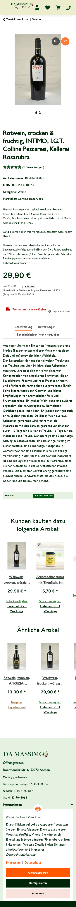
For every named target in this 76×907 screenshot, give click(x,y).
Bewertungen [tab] (47, 327)
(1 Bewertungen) (33, 167)
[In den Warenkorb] (6, 32)
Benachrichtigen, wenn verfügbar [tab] (38, 335)
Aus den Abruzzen (43, 495)
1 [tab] (36, 113)
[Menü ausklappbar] (5, 2)
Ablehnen (38, 893)
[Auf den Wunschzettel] (65, 41)
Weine (22, 192)
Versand (30, 286)
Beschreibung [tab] (23, 327)
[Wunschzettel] (47, 7)
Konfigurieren (38, 883)
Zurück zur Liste (17, 19)
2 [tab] (40, 113)
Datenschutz (33, 863)
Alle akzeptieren (38, 872)
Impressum (13, 863)
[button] (16, 7)
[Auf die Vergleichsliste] (56, 41)
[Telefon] (68, 7)
